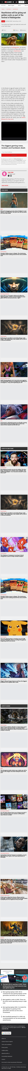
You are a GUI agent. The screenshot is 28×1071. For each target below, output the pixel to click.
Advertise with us (6, 1053)
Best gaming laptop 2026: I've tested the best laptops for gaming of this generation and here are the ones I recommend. (14, 1009)
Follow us (16, 30)
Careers (3, 1059)
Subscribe (21, 2)
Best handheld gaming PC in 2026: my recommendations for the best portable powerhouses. (14, 1018)
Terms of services (17, 159)
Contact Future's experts (7, 1041)
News (3, 21)
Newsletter (24, 30)
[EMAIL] (11, 176)
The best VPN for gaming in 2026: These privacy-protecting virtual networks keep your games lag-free (14, 986)
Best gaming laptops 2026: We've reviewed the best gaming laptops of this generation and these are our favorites (15, 993)
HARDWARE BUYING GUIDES (7, 972)
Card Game (8, 9)
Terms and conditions (7, 1044)
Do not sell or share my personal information (12, 1062)
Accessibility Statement (7, 1056)
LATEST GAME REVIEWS (20, 972)
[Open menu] (2, 2)
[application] (14, 130)
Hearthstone (15, 9)
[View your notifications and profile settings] (13, 2)
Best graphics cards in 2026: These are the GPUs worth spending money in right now (15, 1001)
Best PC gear (11, 5)
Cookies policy (5, 1050)
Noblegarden (15, 47)
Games (3, 9)
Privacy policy (5, 1047)
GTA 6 (19, 5)
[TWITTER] (9, 176)
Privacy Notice (19, 160)
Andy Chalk (9, 21)
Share (5, 30)
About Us (4, 1038)
